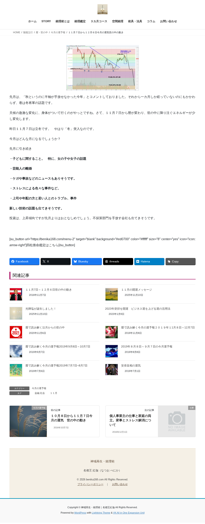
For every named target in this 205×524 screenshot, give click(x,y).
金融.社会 (40, 393)
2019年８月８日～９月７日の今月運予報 (146, 346)
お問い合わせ (120, 484)
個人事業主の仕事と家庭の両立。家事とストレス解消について (130, 420)
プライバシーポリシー (90, 484)
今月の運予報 (39, 388)
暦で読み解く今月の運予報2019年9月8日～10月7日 (57, 346)
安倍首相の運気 (131, 365)
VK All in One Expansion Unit (129, 512)
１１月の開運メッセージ (136, 289)
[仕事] (176, 417)
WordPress (80, 512)
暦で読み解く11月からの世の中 (45, 327)
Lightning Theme (101, 512)
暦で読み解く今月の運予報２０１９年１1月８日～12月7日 (158, 327)
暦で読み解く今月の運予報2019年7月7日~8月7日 (56, 365)
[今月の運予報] (28, 418)
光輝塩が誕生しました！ (40, 308)
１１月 (53, 393)
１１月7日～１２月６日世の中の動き (48, 289)
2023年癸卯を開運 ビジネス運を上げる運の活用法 (137, 308)
